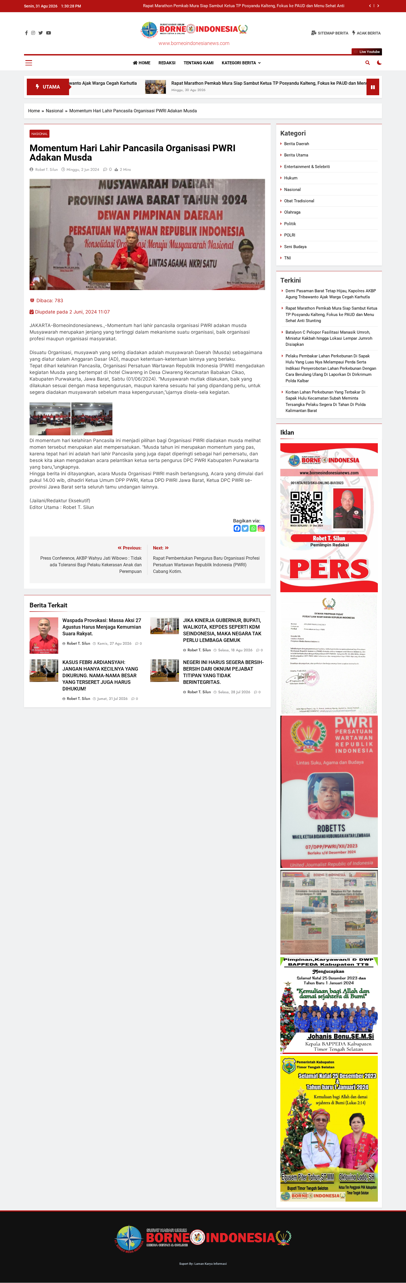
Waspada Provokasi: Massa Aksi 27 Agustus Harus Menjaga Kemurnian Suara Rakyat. (101, 627)
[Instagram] (261, 528)
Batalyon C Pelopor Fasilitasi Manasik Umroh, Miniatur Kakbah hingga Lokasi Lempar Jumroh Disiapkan (248, 6)
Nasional (39, 133)
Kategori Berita (239, 62)
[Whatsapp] (253, 528)
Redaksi (167, 62)
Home (144, 62)
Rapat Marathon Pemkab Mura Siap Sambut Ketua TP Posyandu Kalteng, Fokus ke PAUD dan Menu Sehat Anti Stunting (220, 83)
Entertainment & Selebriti (307, 166)
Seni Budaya (295, 246)
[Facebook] (237, 528)
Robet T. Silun (46, 169)
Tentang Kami (198, 62)
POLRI (289, 235)
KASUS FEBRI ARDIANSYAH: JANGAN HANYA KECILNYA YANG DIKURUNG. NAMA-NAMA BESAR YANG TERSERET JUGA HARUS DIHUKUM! (100, 676)
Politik (290, 223)
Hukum (290, 178)
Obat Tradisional (299, 200)
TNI (287, 258)
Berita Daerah (296, 143)
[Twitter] (245, 528)
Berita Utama (296, 155)
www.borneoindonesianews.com (194, 43)
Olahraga (292, 212)
